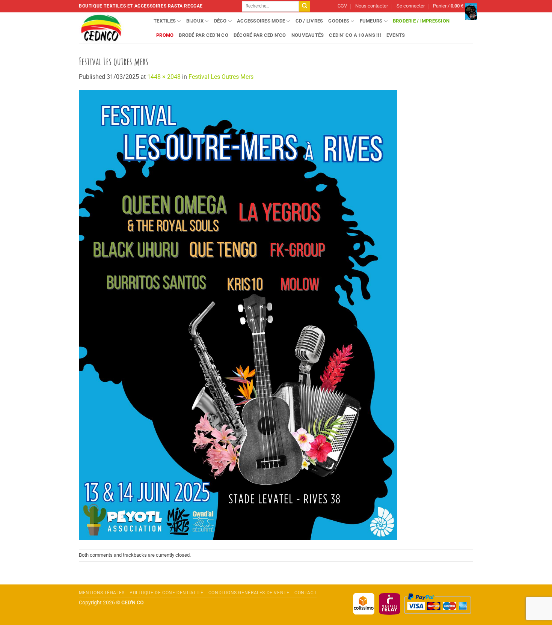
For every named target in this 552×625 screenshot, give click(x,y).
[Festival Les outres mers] (238, 314)
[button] (411, 6)
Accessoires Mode (261, 21)
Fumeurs (371, 21)
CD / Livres (309, 21)
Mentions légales (102, 592)
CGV (342, 6)
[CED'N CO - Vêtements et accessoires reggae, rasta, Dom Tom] (110, 28)
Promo (164, 35)
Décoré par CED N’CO (260, 35)
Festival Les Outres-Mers (221, 76)
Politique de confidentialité (166, 592)
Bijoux (195, 21)
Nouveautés (307, 35)
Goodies (338, 21)
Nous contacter (371, 6)
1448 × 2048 (164, 76)
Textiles (165, 21)
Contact (305, 592)
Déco (220, 21)
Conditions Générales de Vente (249, 592)
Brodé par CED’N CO (203, 35)
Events (395, 35)
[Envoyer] (304, 6)
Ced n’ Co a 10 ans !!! (355, 35)
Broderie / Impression (421, 21)
